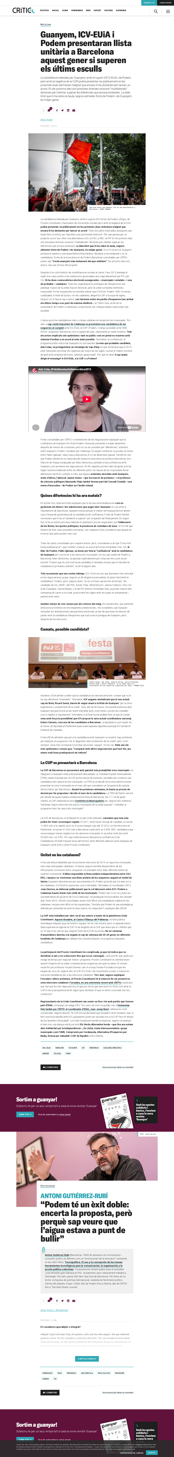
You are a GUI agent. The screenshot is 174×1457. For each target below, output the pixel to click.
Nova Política (104, 1373)
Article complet (88, 1359)
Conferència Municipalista (89, 800)
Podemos (45, 1379)
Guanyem (45, 1053)
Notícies (46, 24)
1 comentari (51, 1393)
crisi (59, 1373)
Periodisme (119, 1373)
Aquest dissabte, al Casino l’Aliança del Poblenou (81, 919)
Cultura (108, 10)
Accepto (152, 1453)
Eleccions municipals (113, 1048)
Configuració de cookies (131, 1453)
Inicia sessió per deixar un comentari (117, 1067)
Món (88, 10)
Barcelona (60, 1048)
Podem (68, 1053)
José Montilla (87, 1373)
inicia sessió (65, 1114)
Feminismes (77, 10)
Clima (65, 10)
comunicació (47, 1373)
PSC (55, 1379)
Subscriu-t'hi (149, 3)
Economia (121, 10)
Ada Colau (46, 1048)
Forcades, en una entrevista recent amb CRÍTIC (95, 982)
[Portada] (23, 11)
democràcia (94, 1048)
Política (44, 10)
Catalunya (73, 1048)
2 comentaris (51, 1067)
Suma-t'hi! (24, 1114)
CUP (83, 1048)
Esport (97, 10)
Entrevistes (48, 1185)
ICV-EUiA (57, 1053)
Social (55, 10)
